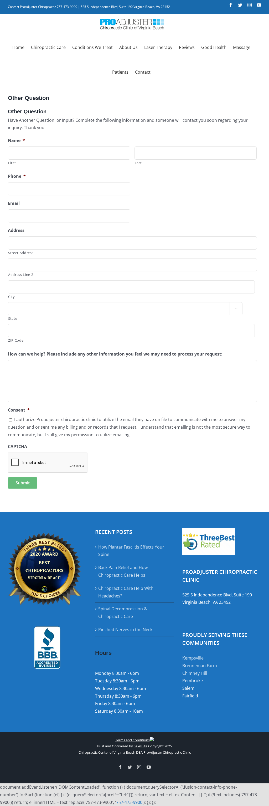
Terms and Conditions (132, 740)
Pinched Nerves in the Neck (125, 629)
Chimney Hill (194, 673)
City (11, 296)
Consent (19, 410)
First (12, 162)
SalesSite (140, 746)
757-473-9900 (129, 802)
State (12, 318)
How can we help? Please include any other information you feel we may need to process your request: (115, 354)
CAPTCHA (17, 446)
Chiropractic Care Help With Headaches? (125, 592)
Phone (17, 176)
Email (14, 203)
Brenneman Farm (199, 665)
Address (16, 230)
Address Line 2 (20, 274)
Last (138, 162)
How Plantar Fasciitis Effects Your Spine (131, 550)
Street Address (20, 252)
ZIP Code (15, 340)
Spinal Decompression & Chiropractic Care (122, 612)
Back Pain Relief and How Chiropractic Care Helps (123, 571)
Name (16, 140)
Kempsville (193, 658)
